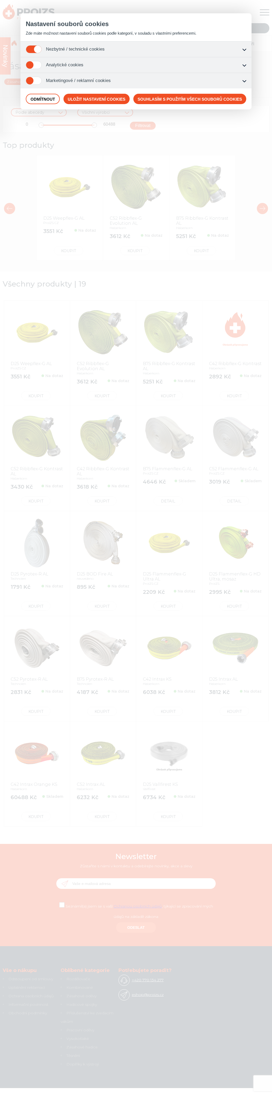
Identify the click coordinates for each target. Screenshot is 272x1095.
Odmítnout (43, 99)
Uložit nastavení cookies (96, 99)
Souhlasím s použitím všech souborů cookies (190, 99)
